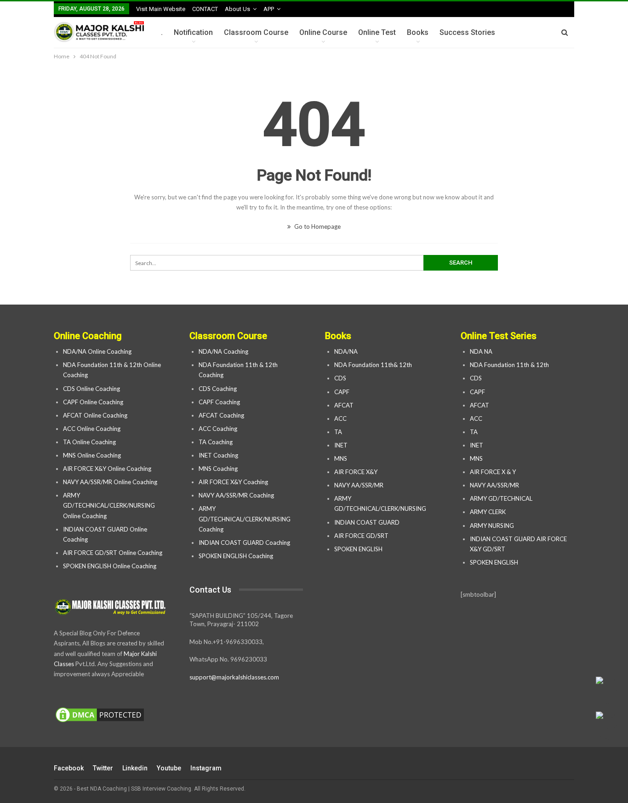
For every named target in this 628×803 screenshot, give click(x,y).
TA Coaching (216, 442)
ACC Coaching (218, 428)
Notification (193, 32)
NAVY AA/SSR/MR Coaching (236, 495)
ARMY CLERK (488, 511)
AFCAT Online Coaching (95, 415)
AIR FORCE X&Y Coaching (233, 482)
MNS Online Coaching (92, 455)
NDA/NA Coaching (223, 351)
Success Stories (467, 32)
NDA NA (481, 351)
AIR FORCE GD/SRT (362, 535)
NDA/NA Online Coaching (97, 351)
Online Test (377, 32)
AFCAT (344, 405)
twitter (103, 768)
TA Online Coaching (89, 442)
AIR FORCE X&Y (356, 471)
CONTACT (205, 9)
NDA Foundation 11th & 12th (509, 364)
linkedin (135, 768)
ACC (340, 418)
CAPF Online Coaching (93, 402)
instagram (206, 768)
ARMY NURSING (492, 525)
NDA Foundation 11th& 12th (373, 364)
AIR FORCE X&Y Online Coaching (107, 468)
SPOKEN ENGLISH (359, 549)
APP (268, 9)
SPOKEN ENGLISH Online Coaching (109, 566)
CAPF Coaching (219, 402)
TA (338, 431)
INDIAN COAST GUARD (367, 522)
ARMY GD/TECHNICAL (501, 498)
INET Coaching (218, 455)
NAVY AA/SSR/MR (358, 485)
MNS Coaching (218, 468)
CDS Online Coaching (91, 388)
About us (237, 9)
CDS (340, 378)
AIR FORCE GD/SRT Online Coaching (112, 552)
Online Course (323, 32)
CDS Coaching (218, 388)
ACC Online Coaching (91, 428)
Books (417, 32)
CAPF (341, 392)
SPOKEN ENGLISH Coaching (236, 556)
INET (341, 445)
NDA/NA (346, 351)
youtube (169, 768)
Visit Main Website (160, 9)
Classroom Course (256, 32)
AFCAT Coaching (221, 415)
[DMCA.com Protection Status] (100, 715)
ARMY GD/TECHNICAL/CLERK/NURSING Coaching (245, 518)
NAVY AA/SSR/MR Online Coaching (110, 482)
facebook (69, 768)
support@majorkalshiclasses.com (234, 677)
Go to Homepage (317, 226)
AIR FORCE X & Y (493, 471)
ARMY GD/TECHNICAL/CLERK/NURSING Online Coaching (109, 505)
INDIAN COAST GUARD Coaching (244, 542)
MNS (340, 458)
